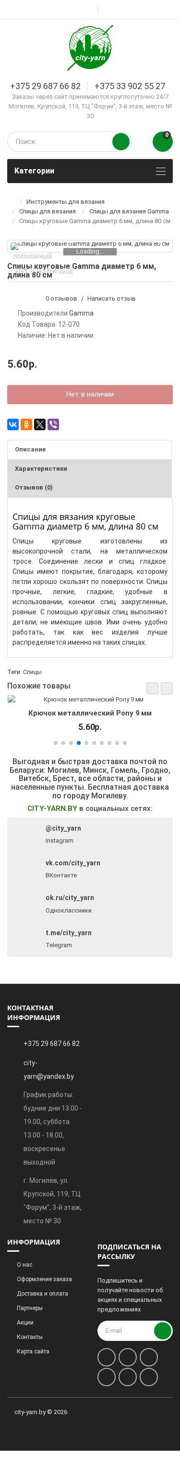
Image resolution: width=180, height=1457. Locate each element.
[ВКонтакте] (13, 424)
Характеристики (41, 468)
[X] (40, 424)
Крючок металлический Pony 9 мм (90, 713)
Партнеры (30, 1308)
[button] (152, 688)
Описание (30, 449)
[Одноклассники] (26, 424)
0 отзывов (61, 298)
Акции (25, 1322)
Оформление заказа (44, 1279)
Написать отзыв (111, 298)
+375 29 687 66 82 (45, 86)
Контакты (30, 1337)
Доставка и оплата (42, 1293)
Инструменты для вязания (65, 201)
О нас (24, 1264)
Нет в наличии (90, 394)
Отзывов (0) (34, 487)
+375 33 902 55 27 (130, 86)
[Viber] (53, 424)
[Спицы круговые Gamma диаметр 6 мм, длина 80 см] (90, 246)
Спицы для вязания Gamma (129, 211)
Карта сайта (33, 1351)
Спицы (32, 672)
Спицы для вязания (47, 211)
